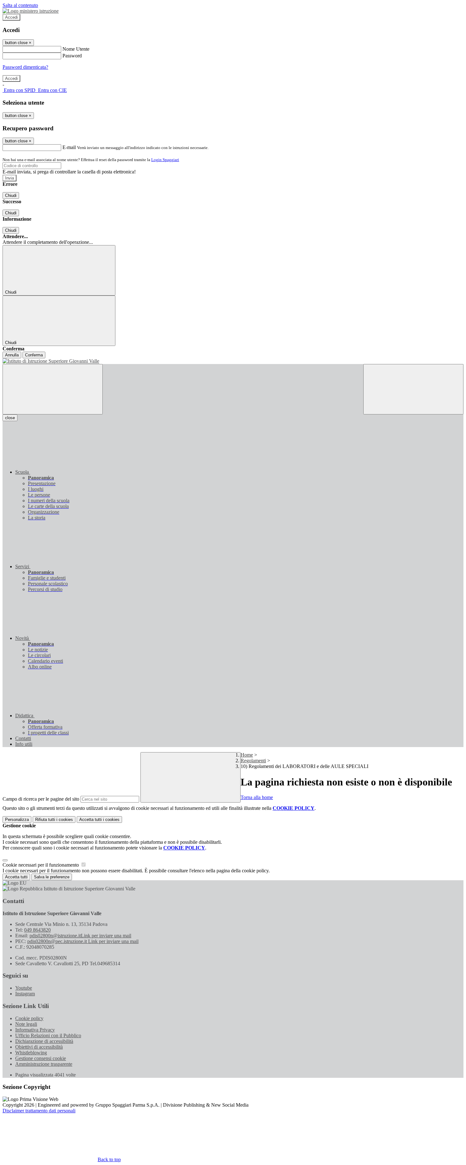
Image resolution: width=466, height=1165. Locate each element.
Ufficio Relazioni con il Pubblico (48, 1035)
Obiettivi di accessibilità (39, 1047)
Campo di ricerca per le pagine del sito (41, 799)
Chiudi (10, 195)
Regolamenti (253, 760)
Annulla (12, 355)
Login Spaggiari (165, 159)
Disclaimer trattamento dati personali (39, 1110)
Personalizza (17, 819)
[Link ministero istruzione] (31, 11)
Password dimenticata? (25, 67)
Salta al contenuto (20, 5)
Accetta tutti (99, 819)
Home (247, 755)
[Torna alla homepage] (233, 361)
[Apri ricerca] (413, 389)
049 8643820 (37, 930)
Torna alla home (257, 797)
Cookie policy (29, 1018)
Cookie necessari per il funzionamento (41, 865)
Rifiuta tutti (54, 819)
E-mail (69, 147)
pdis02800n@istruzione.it (80, 935)
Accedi (11, 17)
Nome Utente (75, 49)
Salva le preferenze (51, 877)
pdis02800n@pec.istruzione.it (83, 941)
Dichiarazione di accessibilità (44, 1041)
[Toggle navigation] (53, 389)
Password (72, 55)
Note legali (26, 1024)
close (10, 417)
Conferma (34, 355)
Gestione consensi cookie (40, 1058)
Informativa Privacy (35, 1029)
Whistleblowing (31, 1052)
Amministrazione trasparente (43, 1064)
